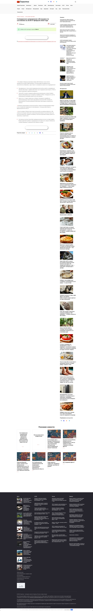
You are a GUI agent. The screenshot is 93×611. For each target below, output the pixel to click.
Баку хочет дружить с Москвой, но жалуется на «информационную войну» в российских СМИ (71, 61)
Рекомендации (20, 575)
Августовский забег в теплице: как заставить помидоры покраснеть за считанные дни (66, 329)
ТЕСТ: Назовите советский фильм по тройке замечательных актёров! (59, 505)
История (52, 8)
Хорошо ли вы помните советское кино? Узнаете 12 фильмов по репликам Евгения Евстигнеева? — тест (41, 542)
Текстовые (58, 5)
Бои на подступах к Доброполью (39, 435)
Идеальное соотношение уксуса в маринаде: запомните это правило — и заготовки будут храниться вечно (68, 185)
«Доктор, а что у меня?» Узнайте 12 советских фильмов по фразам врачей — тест (41, 536)
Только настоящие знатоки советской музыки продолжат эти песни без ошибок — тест (41, 509)
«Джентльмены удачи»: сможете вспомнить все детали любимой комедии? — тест (41, 504)
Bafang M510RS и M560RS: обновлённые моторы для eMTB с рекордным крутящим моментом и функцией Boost (27, 544)
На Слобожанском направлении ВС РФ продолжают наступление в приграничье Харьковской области (38, 465)
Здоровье (46, 8)
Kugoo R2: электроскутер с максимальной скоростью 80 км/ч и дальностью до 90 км (27, 529)
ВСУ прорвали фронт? (69, 462)
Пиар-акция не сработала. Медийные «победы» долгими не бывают (53, 464)
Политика (40, 5)
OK (71, 609)
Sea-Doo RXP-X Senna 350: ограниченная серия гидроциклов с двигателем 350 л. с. (27, 514)
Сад (56, 8)
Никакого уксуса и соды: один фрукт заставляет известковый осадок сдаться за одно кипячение (68, 297)
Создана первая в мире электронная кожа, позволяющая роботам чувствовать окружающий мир (68, 25)
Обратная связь (20, 572)
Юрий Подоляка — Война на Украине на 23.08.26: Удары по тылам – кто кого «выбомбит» (70, 78)
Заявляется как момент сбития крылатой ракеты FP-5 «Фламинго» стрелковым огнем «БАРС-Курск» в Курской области (71, 70)
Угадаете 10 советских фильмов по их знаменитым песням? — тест (41, 532)
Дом (60, 8)
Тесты (67, 5)
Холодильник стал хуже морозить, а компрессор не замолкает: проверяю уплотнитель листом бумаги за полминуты (67, 397)
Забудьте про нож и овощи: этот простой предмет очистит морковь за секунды (67, 413)
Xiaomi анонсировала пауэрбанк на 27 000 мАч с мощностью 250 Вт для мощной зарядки (68, 36)
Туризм (18, 581)
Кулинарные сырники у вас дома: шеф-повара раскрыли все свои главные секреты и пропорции (67, 152)
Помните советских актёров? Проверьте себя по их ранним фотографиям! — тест (40, 499)
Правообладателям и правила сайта (24, 573)
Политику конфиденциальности (36, 597)
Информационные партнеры (23, 578)
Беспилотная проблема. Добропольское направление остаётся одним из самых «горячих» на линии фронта (69, 443)
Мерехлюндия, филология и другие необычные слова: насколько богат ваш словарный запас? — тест (59, 540)
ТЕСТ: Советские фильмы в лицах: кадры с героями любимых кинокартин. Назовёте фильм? (59, 513)
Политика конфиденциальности (23, 576)
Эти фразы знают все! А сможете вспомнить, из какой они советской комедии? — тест (41, 523)
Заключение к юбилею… (66, 214)
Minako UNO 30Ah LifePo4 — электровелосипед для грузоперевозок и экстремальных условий (27, 560)
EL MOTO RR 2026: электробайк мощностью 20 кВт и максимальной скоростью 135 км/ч (27, 500)
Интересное (28, 8)
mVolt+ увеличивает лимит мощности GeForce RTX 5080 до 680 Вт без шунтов (68, 41)
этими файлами (67, 609)
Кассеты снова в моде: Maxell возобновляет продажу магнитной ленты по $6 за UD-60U (67, 84)
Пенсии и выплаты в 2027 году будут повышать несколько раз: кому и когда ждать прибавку (68, 118)
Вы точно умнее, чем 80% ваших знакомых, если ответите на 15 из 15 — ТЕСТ (59, 535)
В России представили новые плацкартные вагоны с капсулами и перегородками (27, 522)
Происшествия (65, 8)
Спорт (23, 8)
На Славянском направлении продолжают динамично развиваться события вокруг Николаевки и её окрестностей (23, 437)
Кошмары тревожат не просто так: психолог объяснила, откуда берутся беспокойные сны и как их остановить (68, 169)
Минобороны (51, 5)
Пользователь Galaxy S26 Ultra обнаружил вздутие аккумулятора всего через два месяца (67, 20)
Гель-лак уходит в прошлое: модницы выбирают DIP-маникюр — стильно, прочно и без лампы (68, 313)
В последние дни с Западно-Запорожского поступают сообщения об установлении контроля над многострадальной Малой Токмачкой (54, 443)
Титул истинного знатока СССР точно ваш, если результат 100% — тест (42, 513)
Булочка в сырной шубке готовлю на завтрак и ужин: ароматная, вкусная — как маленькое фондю (67, 246)
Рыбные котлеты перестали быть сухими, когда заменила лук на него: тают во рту (67, 201)
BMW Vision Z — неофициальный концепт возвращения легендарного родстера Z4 (26, 508)
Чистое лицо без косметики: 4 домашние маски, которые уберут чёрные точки (68, 363)
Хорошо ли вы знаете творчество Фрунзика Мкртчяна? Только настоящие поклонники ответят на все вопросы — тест (41, 518)
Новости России (20, 579)
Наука (18, 8)
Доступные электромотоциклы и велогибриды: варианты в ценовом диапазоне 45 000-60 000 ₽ (27, 536)
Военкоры (28, 5)
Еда (41, 8)
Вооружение (36, 8)
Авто (71, 5)
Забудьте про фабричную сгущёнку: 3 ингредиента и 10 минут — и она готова (68, 281)
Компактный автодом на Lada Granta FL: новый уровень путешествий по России (27, 567)
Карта (35, 5)
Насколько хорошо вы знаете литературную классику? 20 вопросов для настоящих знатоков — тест (59, 500)
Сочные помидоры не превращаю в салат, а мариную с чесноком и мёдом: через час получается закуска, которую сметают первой (68, 347)
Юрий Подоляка (21, 5)
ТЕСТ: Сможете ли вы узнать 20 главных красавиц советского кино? (59, 527)
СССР (63, 5)
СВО (45, 5)
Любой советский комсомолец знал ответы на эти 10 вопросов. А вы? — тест (41, 528)
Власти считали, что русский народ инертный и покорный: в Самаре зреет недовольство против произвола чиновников (68, 102)
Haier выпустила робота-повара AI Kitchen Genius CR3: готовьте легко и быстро (68, 31)
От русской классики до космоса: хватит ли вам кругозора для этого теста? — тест (59, 531)
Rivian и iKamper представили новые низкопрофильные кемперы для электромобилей (27, 552)
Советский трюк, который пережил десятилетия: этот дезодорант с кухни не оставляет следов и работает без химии (68, 230)
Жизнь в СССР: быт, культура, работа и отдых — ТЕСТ (59, 523)
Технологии (20, 12)
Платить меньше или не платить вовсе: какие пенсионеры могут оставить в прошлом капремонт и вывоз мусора (68, 136)
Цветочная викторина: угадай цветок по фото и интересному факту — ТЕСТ (58, 518)
